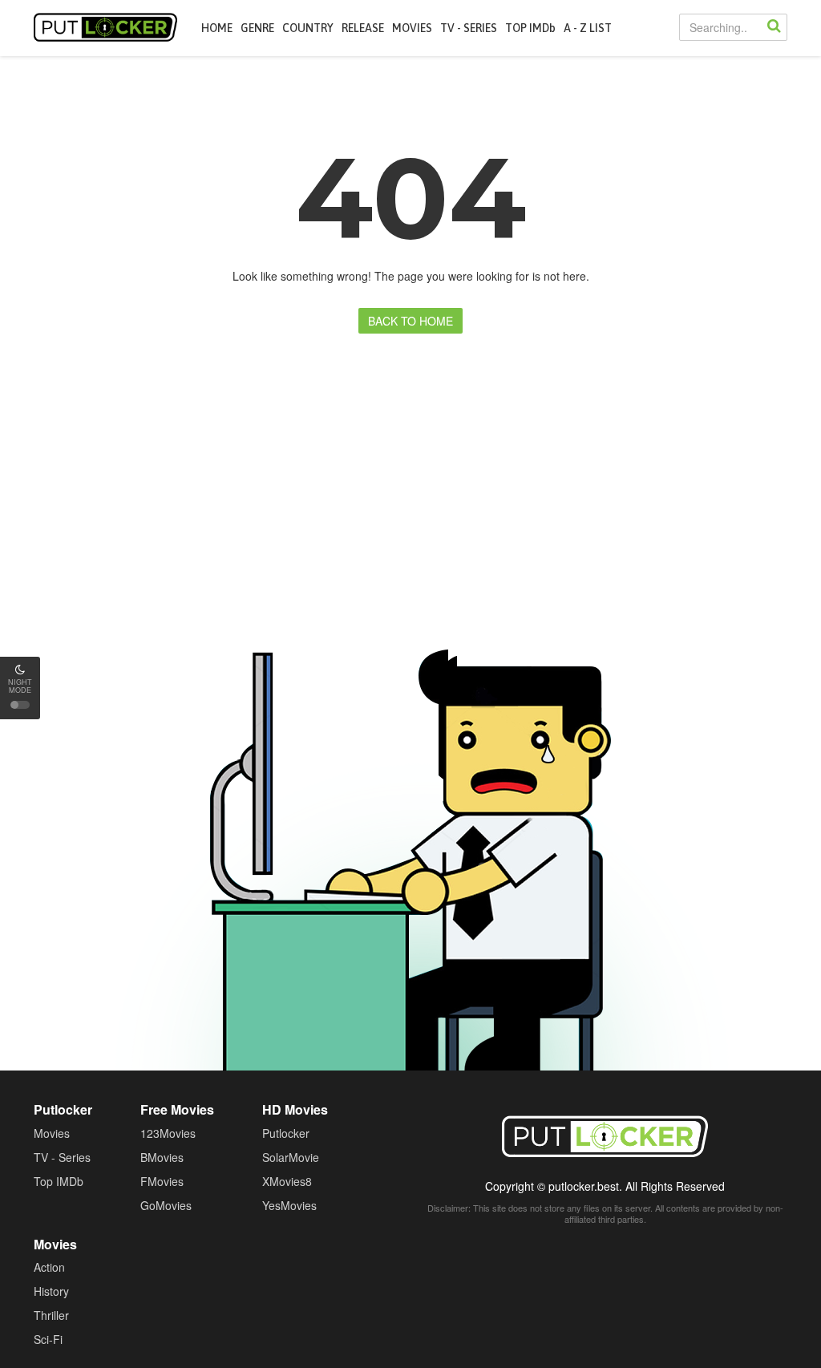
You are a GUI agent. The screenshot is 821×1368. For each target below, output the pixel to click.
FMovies (162, 1181)
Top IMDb (58, 1181)
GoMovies (166, 1205)
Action (49, 1267)
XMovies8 (287, 1181)
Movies (52, 1133)
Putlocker (105, 27)
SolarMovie (290, 1157)
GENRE (257, 28)
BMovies (162, 1157)
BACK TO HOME (410, 321)
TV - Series (62, 1157)
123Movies (168, 1133)
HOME (217, 28)
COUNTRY (308, 28)
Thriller (51, 1315)
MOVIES (412, 28)
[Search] (773, 27)
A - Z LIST (588, 28)
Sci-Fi (48, 1339)
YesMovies (289, 1205)
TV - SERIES (468, 28)
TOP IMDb (530, 28)
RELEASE (363, 28)
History (51, 1291)
